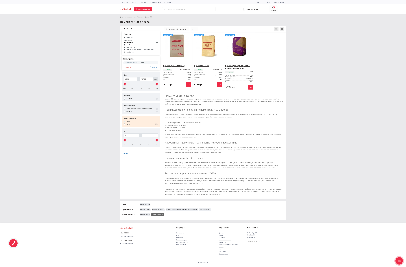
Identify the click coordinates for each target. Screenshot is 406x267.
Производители (155, 2)
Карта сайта (222, 251)
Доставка (125, 2)
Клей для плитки (181, 244)
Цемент (140, 17)
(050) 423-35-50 (252, 9)
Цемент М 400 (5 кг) (201, 66)
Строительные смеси (129, 17)
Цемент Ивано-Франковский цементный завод (139, 49)
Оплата (133, 2)
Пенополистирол (181, 240)
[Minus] (168, 94)
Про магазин (168, 2)
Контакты (143, 2)
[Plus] (186, 94)
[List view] (276, 29)
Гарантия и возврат (225, 240)
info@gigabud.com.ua (253, 241)
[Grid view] (282, 29)
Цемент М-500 (128, 38)
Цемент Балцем (129, 52)
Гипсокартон (180, 233)
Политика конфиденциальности (228, 244)
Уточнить (153, 67)
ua (261, 2)
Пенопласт (179, 237)
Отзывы (221, 247)
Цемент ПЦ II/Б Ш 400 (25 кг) (174, 66)
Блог (220, 249)
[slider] (125, 84)
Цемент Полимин (129, 47)
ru (258, 2)
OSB (177, 235)
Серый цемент (128, 40)
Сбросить (127, 67)
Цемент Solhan (128, 45)
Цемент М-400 (128, 42)
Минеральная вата (182, 242)
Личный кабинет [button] (279, 2)
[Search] (164, 9)
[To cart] (188, 84)
